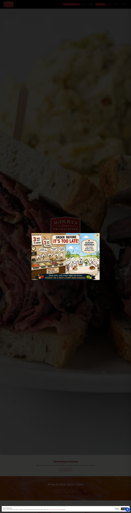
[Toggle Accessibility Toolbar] (127, 509)
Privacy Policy (53, 509)
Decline (117, 508)
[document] (65, 256)
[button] (97, 235)
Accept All (124, 508)
